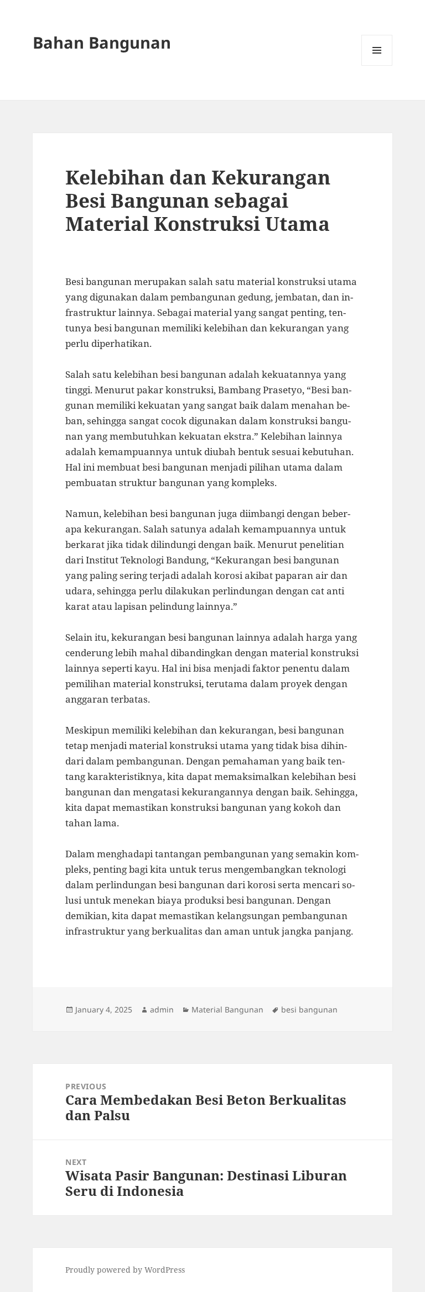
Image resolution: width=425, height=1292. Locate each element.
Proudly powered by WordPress (125, 1269)
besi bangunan (309, 1009)
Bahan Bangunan (102, 42)
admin (162, 1009)
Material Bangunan (227, 1009)
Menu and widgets (377, 65)
